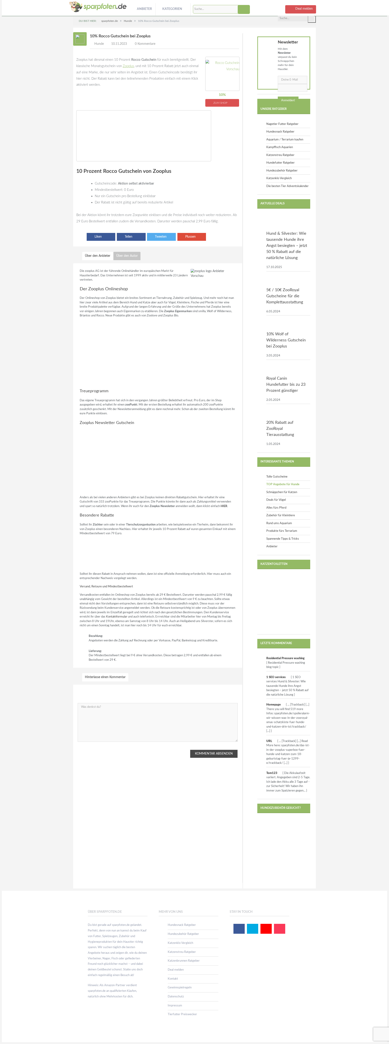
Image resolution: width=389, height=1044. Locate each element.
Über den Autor (127, 255)
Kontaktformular (116, 616)
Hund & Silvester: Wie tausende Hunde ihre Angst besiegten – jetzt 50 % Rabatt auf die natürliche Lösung (286, 246)
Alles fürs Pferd (276, 507)
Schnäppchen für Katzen (281, 492)
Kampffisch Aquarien (279, 147)
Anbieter (144, 9)
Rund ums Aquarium (279, 523)
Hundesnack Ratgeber (280, 131)
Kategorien (172, 9)
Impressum (175, 1005)
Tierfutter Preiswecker (182, 1014)
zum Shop (220, 102)
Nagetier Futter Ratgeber (282, 124)
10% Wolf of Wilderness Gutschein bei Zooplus (286, 340)
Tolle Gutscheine (276, 476)
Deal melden (176, 969)
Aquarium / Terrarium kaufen (284, 139)
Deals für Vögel (276, 499)
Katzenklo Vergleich (279, 178)
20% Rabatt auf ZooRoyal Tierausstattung (280, 429)
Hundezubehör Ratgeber (282, 170)
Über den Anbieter (97, 255)
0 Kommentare (145, 43)
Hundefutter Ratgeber (280, 162)
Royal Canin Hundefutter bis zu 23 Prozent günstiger (285, 385)
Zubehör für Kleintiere (280, 515)
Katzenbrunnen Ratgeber (184, 960)
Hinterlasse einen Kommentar (105, 677)
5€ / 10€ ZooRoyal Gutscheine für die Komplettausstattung (284, 296)
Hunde (99, 43)
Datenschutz (176, 996)
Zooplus (128, 66)
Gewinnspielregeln (180, 987)
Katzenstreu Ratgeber (280, 155)
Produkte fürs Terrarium (281, 531)
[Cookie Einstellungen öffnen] (10, 1038)
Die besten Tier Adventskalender (287, 186)
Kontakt (173, 978)
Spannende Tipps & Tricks (282, 538)
